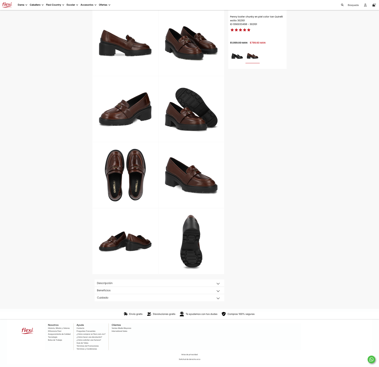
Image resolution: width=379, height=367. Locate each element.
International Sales (119, 331)
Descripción (105, 283)
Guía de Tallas (82, 343)
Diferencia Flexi (54, 331)
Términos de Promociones (88, 346)
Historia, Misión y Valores (59, 328)
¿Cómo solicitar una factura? (89, 340)
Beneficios (104, 290)
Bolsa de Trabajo (55, 340)
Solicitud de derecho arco (189, 359)
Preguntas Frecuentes (86, 331)
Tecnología (52, 337)
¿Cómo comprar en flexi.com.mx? (91, 334)
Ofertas (103, 4)
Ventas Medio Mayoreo (121, 328)
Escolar (71, 4)
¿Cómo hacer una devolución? (89, 337)
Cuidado (102, 297)
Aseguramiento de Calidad (59, 334)
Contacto (80, 328)
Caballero (35, 4)
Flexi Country (53, 4)
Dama (21, 4)
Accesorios (87, 4)
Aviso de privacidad (189, 354)
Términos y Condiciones (87, 349)
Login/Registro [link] (365, 4)
